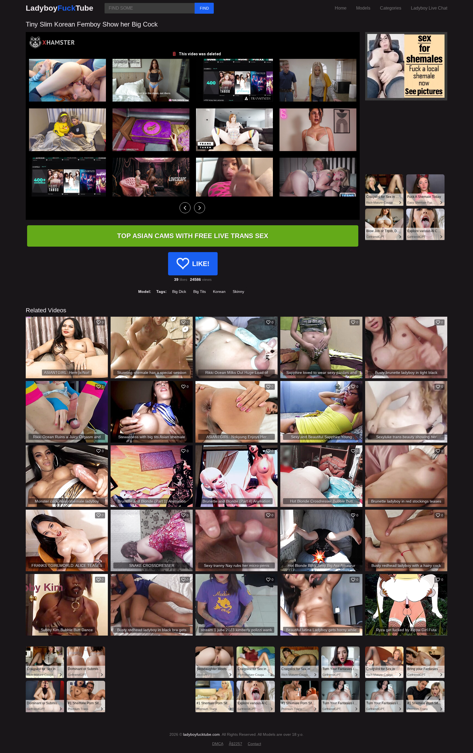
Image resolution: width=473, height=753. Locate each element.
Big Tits (199, 291)
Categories (390, 8)
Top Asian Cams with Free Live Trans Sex (192, 236)
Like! (200, 263)
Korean (219, 291)
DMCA (217, 744)
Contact (254, 744)
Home (341, 8)
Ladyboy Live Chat (429, 8)
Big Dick (179, 291)
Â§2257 (235, 744)
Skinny (238, 291)
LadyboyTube (59, 8)
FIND (204, 8)
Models (363, 8)
